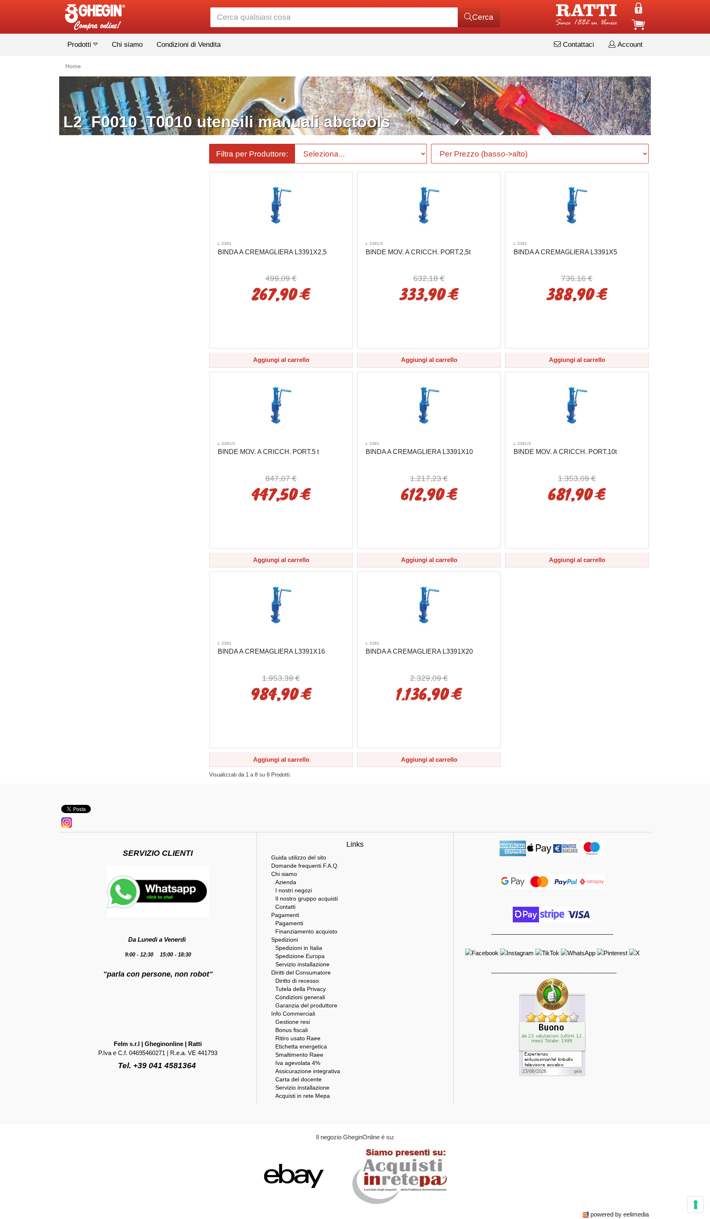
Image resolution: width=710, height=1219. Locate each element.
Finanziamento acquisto (306, 931)
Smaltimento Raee (299, 1054)
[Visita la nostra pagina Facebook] (482, 952)
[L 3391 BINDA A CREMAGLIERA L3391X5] (577, 204)
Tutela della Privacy (300, 989)
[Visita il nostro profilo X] (634, 952)
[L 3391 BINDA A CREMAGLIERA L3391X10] (429, 404)
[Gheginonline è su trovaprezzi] (343, 1175)
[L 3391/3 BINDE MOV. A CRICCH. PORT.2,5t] (429, 204)
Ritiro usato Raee (297, 1038)
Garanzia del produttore (306, 1005)
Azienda (285, 882)
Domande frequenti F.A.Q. (305, 865)
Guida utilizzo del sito (298, 857)
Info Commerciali (293, 1013)
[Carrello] (638, 24)
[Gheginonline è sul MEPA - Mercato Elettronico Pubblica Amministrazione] (397, 1175)
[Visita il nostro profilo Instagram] (517, 952)
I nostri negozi (293, 890)
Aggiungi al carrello (281, 359)
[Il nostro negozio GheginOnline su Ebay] (293, 1175)
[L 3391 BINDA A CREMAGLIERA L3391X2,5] (281, 204)
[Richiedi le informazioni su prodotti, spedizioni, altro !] (157, 891)
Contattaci (577, 44)
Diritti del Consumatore (301, 972)
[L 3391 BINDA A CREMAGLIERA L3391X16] (281, 604)
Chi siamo (127, 44)
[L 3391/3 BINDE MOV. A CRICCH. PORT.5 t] (281, 404)
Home (73, 66)
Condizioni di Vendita (189, 44)
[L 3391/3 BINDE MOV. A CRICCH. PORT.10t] (577, 404)
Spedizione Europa (300, 956)
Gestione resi (292, 1022)
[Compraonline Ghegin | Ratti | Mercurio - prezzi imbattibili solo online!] (94, 15)
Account (629, 44)
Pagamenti (285, 915)
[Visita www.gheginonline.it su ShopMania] (260, 1175)
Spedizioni (284, 939)
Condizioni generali (300, 997)
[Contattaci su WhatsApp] (579, 952)
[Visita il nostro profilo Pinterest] (613, 952)
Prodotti (80, 44)
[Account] (638, 7)
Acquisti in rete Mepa (302, 1095)
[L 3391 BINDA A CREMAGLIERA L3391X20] (429, 604)
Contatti (285, 906)
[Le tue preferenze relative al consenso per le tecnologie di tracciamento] (695, 1204)
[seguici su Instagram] (66, 821)
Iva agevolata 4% (297, 1063)
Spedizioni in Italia (298, 948)
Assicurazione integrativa (307, 1071)
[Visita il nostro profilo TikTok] (548, 952)
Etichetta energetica (301, 1046)
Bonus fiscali (291, 1030)
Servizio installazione (302, 964)
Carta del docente (298, 1079)
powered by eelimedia (619, 1214)
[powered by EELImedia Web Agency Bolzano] (586, 1214)
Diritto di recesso (297, 980)
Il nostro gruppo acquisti (306, 898)
